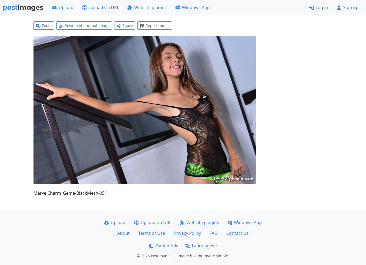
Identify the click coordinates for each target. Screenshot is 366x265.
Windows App (196, 7)
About (123, 233)
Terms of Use (151, 233)
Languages (203, 246)
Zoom (47, 25)
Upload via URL (103, 7)
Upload (66, 7)
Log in (322, 7)
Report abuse (157, 25)
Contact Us (237, 233)
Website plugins (150, 7)
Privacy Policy (187, 233)
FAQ (214, 233)
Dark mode (167, 246)
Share (127, 25)
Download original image (87, 25)
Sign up (350, 7)
